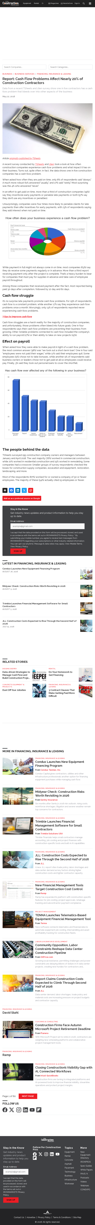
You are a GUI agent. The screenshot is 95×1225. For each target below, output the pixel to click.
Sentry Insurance (49, 800)
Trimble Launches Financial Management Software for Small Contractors (35, 604)
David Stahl (10, 1012)
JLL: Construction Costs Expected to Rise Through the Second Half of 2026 (39, 622)
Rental (52, 669)
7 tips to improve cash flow (17, 316)
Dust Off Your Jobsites (14, 690)
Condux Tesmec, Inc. (51, 770)
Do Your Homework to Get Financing (60, 673)
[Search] (83, 3)
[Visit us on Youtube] (32, 1110)
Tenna (44, 923)
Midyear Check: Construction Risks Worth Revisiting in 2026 (34, 586)
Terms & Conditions (62, 1217)
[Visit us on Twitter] (12, 1110)
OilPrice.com (47, 957)
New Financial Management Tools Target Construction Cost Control (59, 887)
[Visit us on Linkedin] (25, 1110)
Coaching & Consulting (46, 1022)
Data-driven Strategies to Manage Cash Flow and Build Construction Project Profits (16, 675)
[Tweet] (24, 490)
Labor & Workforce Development (51, 942)
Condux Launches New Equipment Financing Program (31, 568)
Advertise (31, 1217)
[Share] (11, 490)
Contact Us (19, 1217)
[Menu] (90, 3)
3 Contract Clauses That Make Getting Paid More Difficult (62, 693)
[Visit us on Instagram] (18, 1110)
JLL (42, 863)
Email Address (17, 521)
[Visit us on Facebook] (4, 1110)
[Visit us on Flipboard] (38, 1110)
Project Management (45, 912)
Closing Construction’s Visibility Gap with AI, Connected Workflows (63, 1069)
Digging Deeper (9, 669)
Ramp (43, 893)
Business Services (25, 74)
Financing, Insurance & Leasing (54, 74)
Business (7, 74)
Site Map (77, 1217)
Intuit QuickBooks (49, 1075)
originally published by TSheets (24, 158)
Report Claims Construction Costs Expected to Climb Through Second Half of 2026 (60, 982)
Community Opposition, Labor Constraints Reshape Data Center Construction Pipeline (59, 949)
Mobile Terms (76, 544)
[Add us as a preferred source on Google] (30, 490)
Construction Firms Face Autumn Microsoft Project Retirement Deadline (63, 1027)
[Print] (4, 490)
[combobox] (24, 67)
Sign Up (18, 551)
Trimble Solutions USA (52, 833)
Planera (44, 1033)
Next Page (28, 1096)
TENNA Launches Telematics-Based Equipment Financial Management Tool (63, 917)
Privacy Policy (21, 546)
